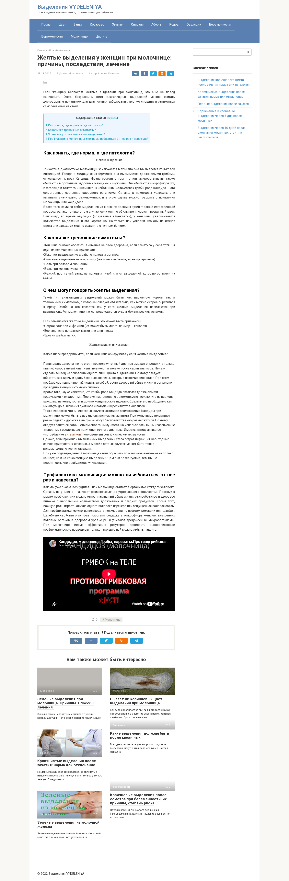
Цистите (101, 36)
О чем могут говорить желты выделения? (75, 134)
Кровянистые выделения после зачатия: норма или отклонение (66, 763)
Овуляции (194, 24)
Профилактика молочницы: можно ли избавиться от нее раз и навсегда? (96, 139)
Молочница (113, 619)
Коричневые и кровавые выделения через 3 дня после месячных (220, 115)
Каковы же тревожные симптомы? (70, 130)
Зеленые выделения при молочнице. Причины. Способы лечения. (65, 703)
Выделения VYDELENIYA (70, 7)
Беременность (52, 36)
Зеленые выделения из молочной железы (68, 824)
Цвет (62, 24)
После (46, 24)
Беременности (220, 24)
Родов (174, 24)
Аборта (156, 24)
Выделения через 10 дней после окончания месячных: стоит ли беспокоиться (222, 132)
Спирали (137, 24)
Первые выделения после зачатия (223, 104)
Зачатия (117, 24)
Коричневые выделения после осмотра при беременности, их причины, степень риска (138, 799)
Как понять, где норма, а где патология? (74, 125)
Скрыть (112, 117)
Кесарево (97, 24)
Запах (78, 24)
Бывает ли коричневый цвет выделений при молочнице (136, 701)
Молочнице (79, 36)
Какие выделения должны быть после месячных (139, 735)
